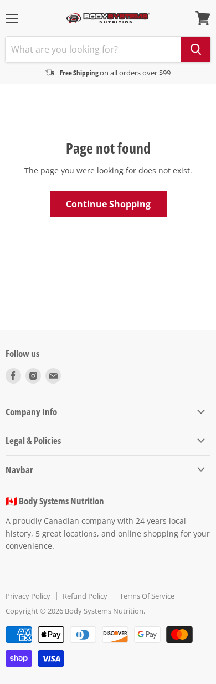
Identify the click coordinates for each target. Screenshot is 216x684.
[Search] (195, 49)
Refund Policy (85, 596)
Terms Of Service (147, 596)
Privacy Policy (28, 596)
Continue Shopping (108, 204)
